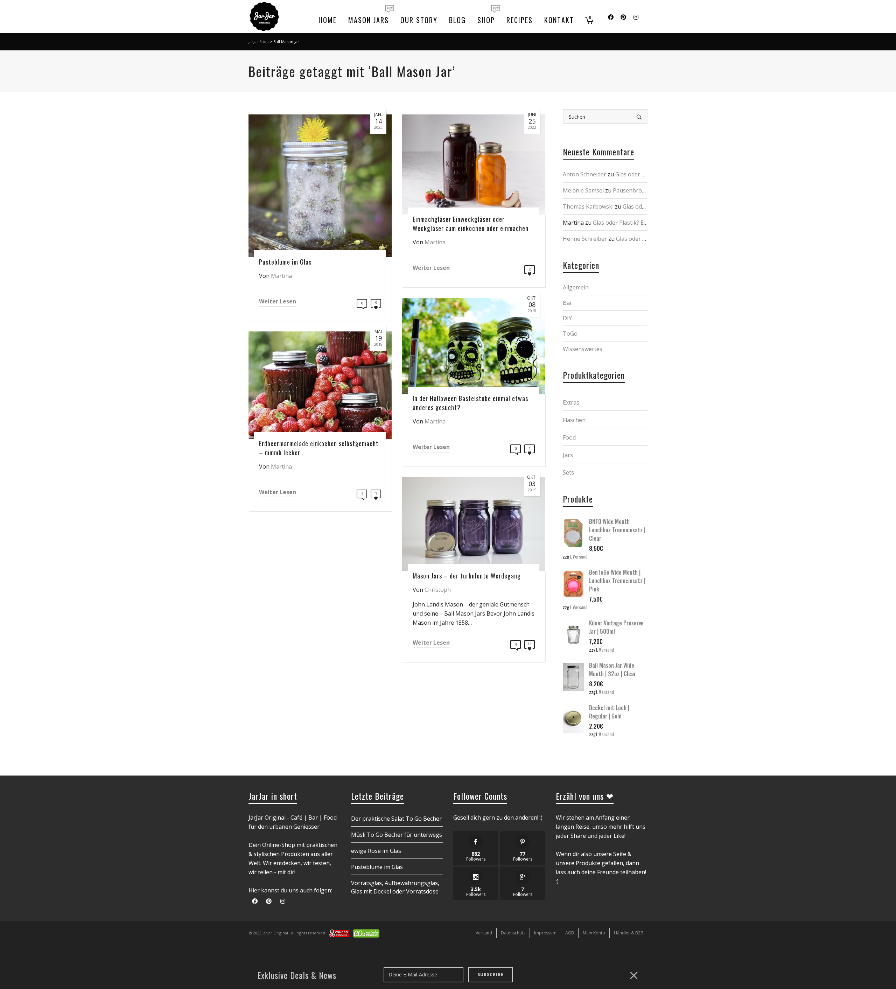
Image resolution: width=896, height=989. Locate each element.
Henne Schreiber (585, 239)
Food (569, 437)
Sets (568, 472)
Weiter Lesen (277, 301)
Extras (571, 402)
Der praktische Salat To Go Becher (396, 818)
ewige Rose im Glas (376, 851)
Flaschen (574, 420)
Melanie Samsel (583, 190)
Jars (568, 455)
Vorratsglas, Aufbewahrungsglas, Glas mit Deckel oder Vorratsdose (395, 887)
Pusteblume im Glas (377, 867)
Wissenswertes (582, 349)
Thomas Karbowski (588, 206)
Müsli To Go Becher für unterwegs (396, 835)
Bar (567, 303)
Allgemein (576, 287)
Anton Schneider (584, 174)
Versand (580, 556)
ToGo (570, 333)
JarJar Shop (258, 41)
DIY (567, 318)
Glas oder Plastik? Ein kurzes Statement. (645, 222)
